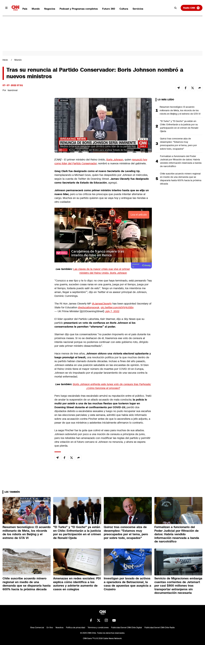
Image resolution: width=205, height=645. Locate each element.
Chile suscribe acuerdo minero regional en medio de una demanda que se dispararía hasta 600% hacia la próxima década (180, 178)
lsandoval (12, 90)
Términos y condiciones (98, 627)
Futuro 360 (108, 8)
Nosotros (59, 627)
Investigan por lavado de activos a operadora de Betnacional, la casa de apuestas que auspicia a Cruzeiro (127, 583)
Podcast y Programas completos (79, 8)
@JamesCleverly (102, 303)
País (24, 8)
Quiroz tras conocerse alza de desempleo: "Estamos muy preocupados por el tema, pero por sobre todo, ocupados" (178, 143)
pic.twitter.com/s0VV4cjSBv (117, 307)
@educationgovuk (88, 307)
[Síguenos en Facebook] (91, 620)
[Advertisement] (27, 281)
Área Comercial (37, 627)
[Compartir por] (199, 88)
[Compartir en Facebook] (185, 88)
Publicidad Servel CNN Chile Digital (126, 627)
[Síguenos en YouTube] (114, 620)
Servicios (138, 8)
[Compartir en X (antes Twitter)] (192, 88)
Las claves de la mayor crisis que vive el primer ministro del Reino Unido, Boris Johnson (101, 271)
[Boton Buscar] (175, 8)
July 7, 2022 (112, 311)
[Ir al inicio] (15, 8)
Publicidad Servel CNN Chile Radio (159, 627)
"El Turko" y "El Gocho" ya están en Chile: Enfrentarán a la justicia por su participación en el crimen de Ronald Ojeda (179, 126)
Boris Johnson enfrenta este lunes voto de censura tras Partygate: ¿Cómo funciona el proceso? (112, 386)
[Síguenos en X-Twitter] (98, 620)
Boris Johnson (114, 159)
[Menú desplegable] (6, 8)
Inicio (5, 59)
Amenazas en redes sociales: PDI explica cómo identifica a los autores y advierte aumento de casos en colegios (77, 583)
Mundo (36, 8)
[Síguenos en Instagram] (106, 620)
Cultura (123, 8)
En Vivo (50, 627)
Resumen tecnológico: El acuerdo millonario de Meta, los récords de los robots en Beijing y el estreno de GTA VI (180, 110)
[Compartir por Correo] (178, 88)
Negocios (49, 8)
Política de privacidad (75, 627)
